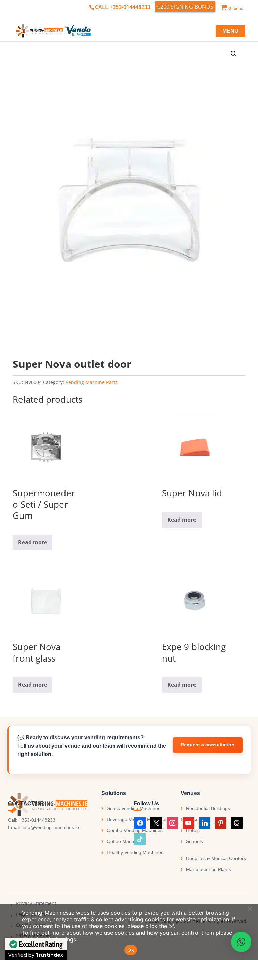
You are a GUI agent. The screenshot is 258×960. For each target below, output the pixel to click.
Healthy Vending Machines (135, 852)
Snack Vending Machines (133, 808)
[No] (249, 908)
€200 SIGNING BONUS (185, 6)
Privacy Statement (36, 903)
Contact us (208, 745)
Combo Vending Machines (135, 830)
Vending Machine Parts (92, 382)
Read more (32, 542)
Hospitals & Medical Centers (216, 858)
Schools (194, 841)
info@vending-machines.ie (51, 827)
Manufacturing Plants (208, 869)
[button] (234, 54)
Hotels (193, 830)
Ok (131, 950)
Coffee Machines (125, 841)
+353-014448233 (37, 820)
